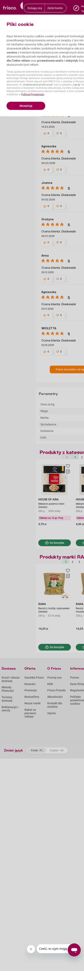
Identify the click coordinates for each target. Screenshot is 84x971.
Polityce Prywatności (32, 94)
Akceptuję (25, 105)
